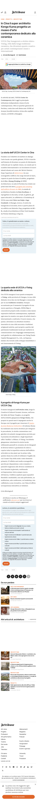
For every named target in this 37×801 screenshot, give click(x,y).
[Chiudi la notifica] (35, 784)
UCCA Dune (19, 173)
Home (2, 19)
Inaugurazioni (23, 743)
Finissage (22, 746)
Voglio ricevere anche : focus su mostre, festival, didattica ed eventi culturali (18, 527)
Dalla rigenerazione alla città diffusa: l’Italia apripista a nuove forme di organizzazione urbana (22, 686)
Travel (21, 756)
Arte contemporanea (17, 586)
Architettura (17, 19)
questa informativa (12, 244)
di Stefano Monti (15, 690)
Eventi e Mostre (24, 741)
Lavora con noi (5, 761)
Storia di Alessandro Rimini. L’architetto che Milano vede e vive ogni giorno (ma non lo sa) (23, 655)
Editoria (3, 739)
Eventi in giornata (24, 749)
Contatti (3, 758)
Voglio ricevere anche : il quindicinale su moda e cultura (19, 540)
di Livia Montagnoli (9, 55)
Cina (6, 59)
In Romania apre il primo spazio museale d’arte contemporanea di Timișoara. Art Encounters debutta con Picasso (21, 590)
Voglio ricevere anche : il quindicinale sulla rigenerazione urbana (18, 536)
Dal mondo (4, 744)
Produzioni (22, 758)
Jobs (2, 747)
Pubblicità (4, 756)
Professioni (4, 734)
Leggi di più (33, 619)
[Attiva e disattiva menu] (2, 12)
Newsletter (22, 734)
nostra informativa (13, 241)
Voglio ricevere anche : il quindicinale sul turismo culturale (19, 544)
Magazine (22, 732)
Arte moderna (14, 607)
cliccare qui (15, 500)
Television (4, 749)
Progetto (9, 19)
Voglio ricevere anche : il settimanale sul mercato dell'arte (17, 531)
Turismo (3, 742)
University (22, 753)
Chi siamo (4, 753)
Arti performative (6, 737)
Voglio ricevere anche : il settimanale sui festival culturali (19, 549)
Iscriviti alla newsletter (18, 797)
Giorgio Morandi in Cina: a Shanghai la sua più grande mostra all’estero (22, 609)
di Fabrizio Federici (16, 600)
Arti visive (13, 597)
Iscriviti (6, 250)
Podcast (21, 737)
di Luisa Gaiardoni (15, 659)
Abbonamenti (23, 729)
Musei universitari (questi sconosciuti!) (21, 598)
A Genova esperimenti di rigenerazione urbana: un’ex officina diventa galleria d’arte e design (23, 666)
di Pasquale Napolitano (17, 669)
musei (13, 59)
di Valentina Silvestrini (17, 679)
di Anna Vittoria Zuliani (17, 612)
